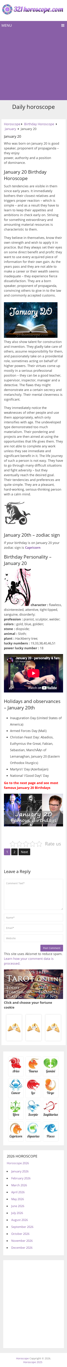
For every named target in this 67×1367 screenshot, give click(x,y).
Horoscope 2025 (32, 1362)
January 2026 (20, 1171)
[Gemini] (50, 1072)
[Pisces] (33, 1137)
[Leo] (33, 1094)
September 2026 (22, 1227)
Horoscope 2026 (18, 1163)
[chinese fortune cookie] (33, 1040)
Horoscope (22, 1358)
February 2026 (21, 1178)
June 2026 (17, 1206)
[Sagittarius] (50, 1116)
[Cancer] (16, 1094)
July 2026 (17, 1213)
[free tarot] (33, 998)
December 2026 (22, 1248)
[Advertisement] (33, 65)
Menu (6, 25)
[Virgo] (50, 1094)
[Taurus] (33, 1072)
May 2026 (17, 1199)
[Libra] (16, 1116)
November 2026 (22, 1241)
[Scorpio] (33, 1116)
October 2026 (20, 1234)
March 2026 (19, 1185)
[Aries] (16, 1072)
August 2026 (19, 1220)
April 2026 (18, 1192)
